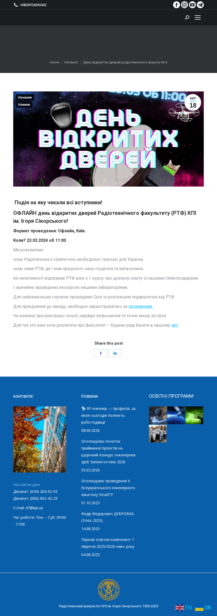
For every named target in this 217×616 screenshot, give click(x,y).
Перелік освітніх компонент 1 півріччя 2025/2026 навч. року (107, 543)
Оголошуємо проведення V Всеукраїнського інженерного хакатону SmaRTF (108, 487)
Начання (25, 97)
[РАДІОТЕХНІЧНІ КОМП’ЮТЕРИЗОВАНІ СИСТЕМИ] (195, 415)
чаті (174, 325)
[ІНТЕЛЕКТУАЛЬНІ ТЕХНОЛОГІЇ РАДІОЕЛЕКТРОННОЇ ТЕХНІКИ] (158, 415)
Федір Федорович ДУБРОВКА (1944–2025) (107, 517)
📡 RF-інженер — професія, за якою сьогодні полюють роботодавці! (108, 415)
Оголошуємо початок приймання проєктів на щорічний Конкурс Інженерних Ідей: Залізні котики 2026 (108, 451)
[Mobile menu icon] (198, 17)
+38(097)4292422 (33, 5)
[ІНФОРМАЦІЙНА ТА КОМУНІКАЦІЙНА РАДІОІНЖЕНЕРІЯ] (176, 415)
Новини (24, 104)
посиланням (141, 306)
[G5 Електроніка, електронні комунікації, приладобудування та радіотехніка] (158, 434)
